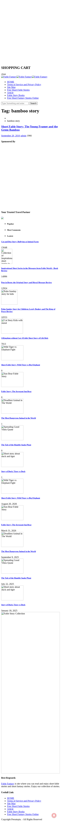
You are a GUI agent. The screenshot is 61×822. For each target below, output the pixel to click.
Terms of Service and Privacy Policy (24, 84)
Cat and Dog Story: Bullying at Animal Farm (20, 242)
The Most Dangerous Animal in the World (18, 418)
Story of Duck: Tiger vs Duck (13, 471)
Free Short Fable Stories (18, 90)
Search (33, 103)
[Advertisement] (30, 32)
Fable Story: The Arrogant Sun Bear (16, 391)
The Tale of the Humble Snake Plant (16, 445)
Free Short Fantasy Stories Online (23, 98)
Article (10, 92)
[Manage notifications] (54, 815)
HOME (10, 82)
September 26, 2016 (10, 135)
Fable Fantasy (7, 783)
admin (23, 135)
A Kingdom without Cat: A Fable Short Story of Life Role (24, 338)
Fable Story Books (16, 95)
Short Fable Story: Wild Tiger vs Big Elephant (20, 365)
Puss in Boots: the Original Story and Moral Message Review (26, 282)
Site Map (11, 87)
